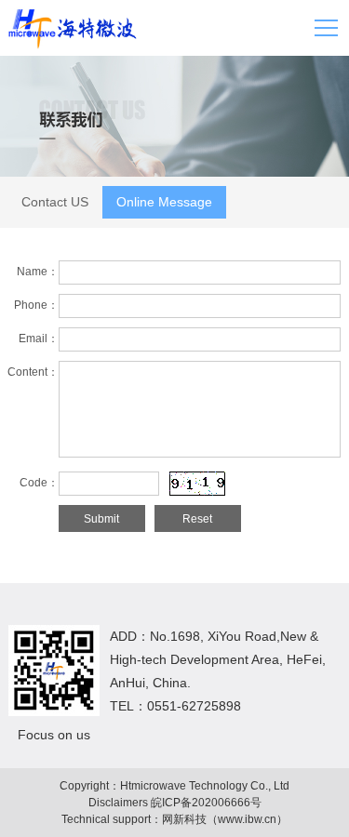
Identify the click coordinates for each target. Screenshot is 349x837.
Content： (33, 372)
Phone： (36, 305)
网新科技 (184, 819)
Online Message (164, 201)
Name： (38, 271)
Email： (39, 338)
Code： (39, 482)
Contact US (54, 201)
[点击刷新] (197, 484)
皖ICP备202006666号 (206, 802)
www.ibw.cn (247, 819)
